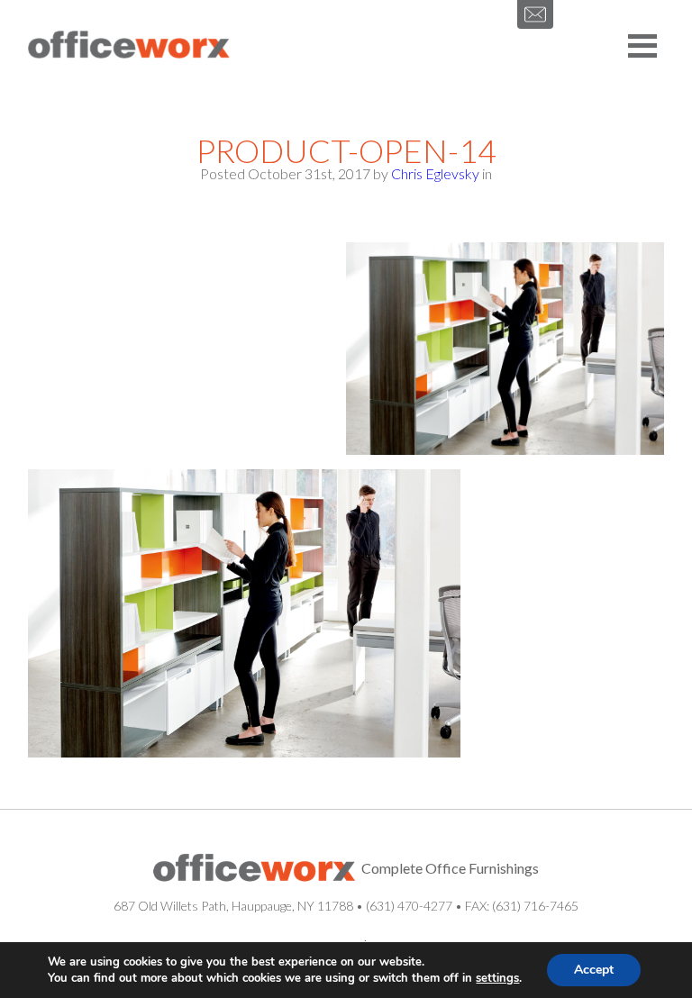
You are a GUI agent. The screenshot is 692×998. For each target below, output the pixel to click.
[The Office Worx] (129, 46)
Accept (594, 969)
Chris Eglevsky (435, 173)
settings (497, 978)
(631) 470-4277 (409, 905)
